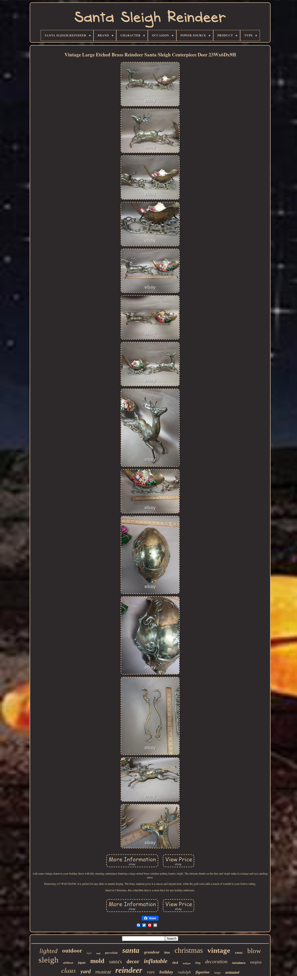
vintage (218, 950)
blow (254, 950)
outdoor (72, 950)
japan (82, 962)
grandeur (152, 952)
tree (167, 952)
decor (132, 961)
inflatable (156, 961)
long (197, 962)
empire (256, 962)
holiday (166, 972)
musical (103, 972)
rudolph (184, 972)
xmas (239, 952)
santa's (115, 961)
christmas (188, 950)
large (217, 972)
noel (98, 953)
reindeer (128, 970)
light (89, 953)
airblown (68, 962)
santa (130, 950)
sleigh (48, 959)
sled (175, 962)
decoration (216, 961)
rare (151, 971)
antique (187, 963)
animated (232, 972)
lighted (48, 950)
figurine (203, 972)
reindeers (238, 963)
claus (68, 970)
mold (97, 960)
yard (86, 971)
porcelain (111, 952)
